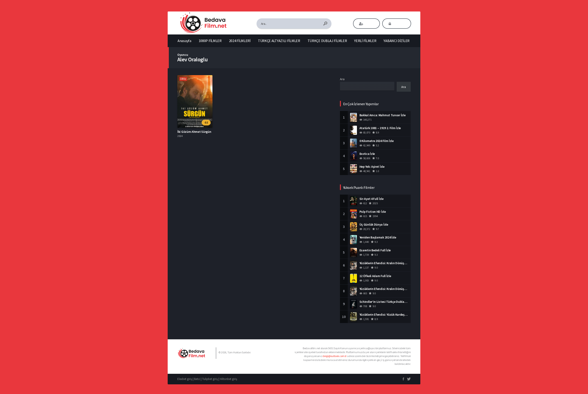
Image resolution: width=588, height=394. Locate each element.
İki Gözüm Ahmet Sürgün (194, 132)
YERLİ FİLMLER (365, 40)
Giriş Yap (399, 24)
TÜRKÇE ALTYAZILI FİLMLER (279, 40)
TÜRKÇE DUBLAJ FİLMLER (327, 40)
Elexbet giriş (184, 379)
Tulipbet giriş (210, 379)
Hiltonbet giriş (228, 379)
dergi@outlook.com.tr (334, 356)
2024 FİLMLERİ (240, 40)
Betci (197, 379)
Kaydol (370, 24)
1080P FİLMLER (210, 40)
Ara (342, 79)
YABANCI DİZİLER (397, 40)
